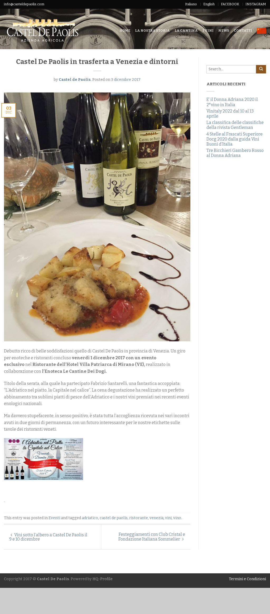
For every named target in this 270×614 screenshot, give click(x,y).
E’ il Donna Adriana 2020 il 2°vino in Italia (232, 102)
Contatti (243, 30)
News (223, 30)
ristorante (138, 518)
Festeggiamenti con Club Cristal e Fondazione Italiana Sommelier (151, 537)
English (209, 4)
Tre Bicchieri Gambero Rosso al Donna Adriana (235, 153)
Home (124, 30)
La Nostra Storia (152, 30)
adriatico (90, 518)
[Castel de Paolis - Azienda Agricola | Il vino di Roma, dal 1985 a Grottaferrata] (56, 29)
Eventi (54, 518)
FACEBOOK (230, 4)
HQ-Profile (103, 579)
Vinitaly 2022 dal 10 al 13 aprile (230, 114)
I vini (208, 30)
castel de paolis (114, 518)
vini (168, 518)
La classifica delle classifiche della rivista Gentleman (235, 125)
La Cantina (186, 30)
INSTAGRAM (255, 4)
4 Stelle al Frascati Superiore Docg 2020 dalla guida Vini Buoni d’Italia (234, 139)
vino (177, 518)
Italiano (191, 4)
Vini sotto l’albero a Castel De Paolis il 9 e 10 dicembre (48, 537)
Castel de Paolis (75, 79)
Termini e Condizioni (247, 579)
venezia (156, 518)
